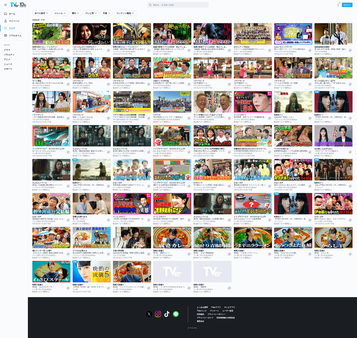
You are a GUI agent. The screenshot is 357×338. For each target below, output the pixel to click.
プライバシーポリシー (217, 314)
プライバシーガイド (205, 318)
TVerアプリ (216, 307)
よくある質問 (202, 307)
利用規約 (200, 314)
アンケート (214, 311)
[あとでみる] (68, 50)
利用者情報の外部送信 (226, 318)
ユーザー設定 (227, 311)
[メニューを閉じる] (5, 5)
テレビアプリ (229, 307)
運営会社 (200, 321)
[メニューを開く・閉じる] (338, 5)
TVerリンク (202, 311)
